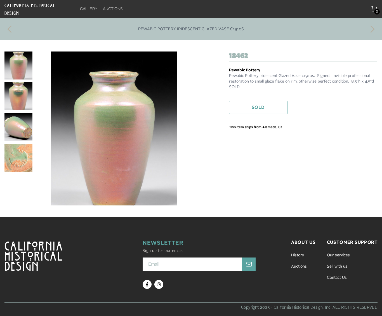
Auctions (299, 266)
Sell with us (337, 266)
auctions (113, 9)
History (297, 255)
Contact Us (337, 278)
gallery (88, 9)
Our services (338, 255)
